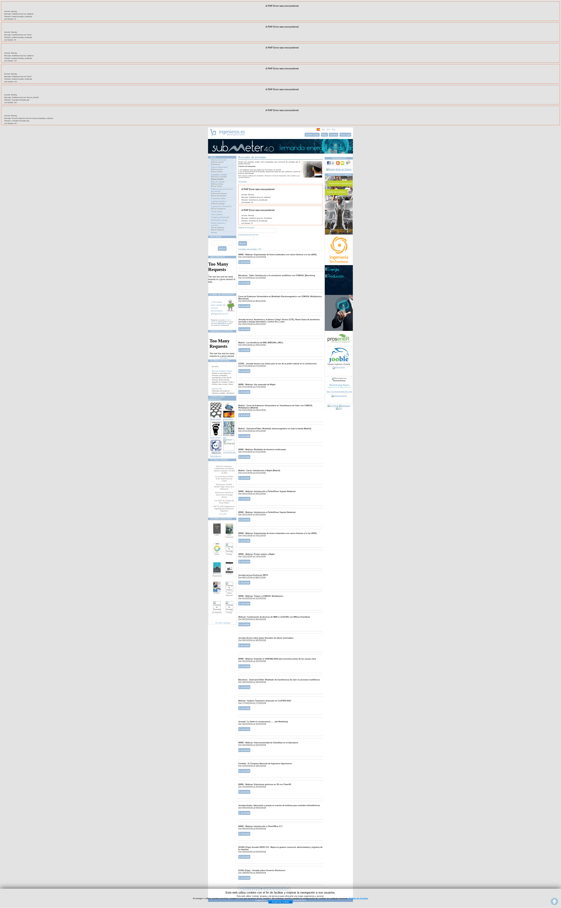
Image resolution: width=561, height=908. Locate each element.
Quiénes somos (312, 135)
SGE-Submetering (227, 438)
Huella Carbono (215, 437)
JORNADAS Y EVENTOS (221, 331)
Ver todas (223, 358)
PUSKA (217, 593)
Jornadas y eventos (219, 174)
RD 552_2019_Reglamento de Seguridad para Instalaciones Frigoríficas (224, 508)
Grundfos (229, 574)
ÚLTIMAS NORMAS (219, 460)
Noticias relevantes (219, 160)
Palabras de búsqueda (246, 227)
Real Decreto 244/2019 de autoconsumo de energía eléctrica (224, 495)
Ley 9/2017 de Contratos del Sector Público (224, 502)
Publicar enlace (217, 169)
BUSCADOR (215, 237)
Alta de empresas (217, 227)
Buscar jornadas (217, 179)
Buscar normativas (218, 209)
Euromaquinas (217, 612)
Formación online (218, 198)
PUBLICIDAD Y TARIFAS (339, 174)
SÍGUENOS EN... (340, 158)
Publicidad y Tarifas (219, 220)
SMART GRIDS (215, 419)
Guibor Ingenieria (229, 594)
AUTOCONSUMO (229, 452)
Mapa (324, 135)
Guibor (216, 535)
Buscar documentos (218, 196)
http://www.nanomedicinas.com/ (339, 392)
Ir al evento (244, 262)
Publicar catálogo (218, 204)
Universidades (217, 214)
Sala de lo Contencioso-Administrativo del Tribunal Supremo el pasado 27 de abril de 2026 (224, 469)
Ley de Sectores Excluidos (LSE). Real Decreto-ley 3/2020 (224, 479)
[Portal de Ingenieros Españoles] (227, 135)
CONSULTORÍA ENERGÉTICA (216, 398)
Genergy (229, 554)
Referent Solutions (218, 367)
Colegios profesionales (220, 217)
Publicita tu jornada (219, 177)
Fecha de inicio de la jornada (248, 235)
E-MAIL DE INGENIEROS (222, 294)
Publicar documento (219, 193)
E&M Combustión (229, 536)
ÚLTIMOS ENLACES (219, 360)
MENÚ (213, 157)
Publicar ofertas (217, 184)
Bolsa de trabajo (218, 182)
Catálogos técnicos (218, 201)
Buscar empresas (217, 230)
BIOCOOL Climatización (216, 575)
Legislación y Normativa (221, 206)
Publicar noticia (217, 162)
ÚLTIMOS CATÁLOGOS (221, 519)
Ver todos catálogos (223, 623)
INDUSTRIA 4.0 (215, 456)
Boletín (214, 233)
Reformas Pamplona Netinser (222, 384)
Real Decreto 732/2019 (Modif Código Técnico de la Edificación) (224, 487)
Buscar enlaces (217, 172)
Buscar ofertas (216, 186)
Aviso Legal (345, 135)
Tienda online (216, 212)
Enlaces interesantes (219, 167)
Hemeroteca (215, 164)
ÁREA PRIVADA (217, 257)
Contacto (333, 135)
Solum (216, 554)
